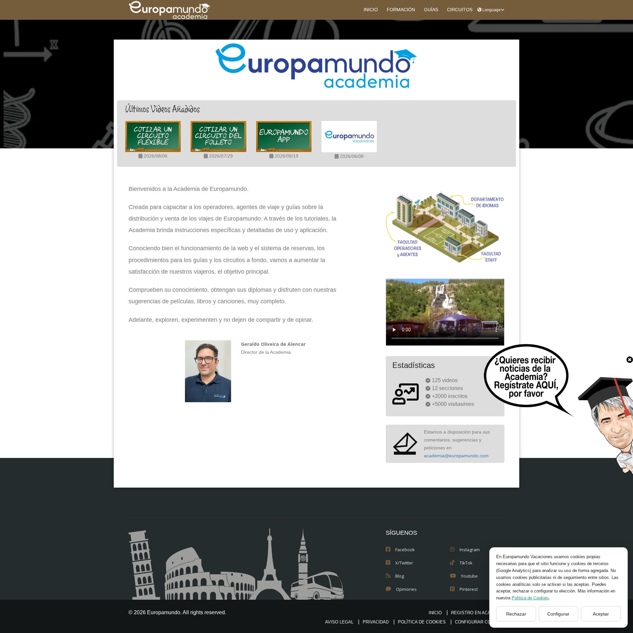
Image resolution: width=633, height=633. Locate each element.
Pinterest (469, 589)
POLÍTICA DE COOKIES (422, 621)
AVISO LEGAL (339, 621)
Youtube (469, 576)
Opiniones (406, 589)
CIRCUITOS (459, 9)
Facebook (405, 550)
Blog (399, 576)
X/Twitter (404, 563)
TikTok (466, 563)
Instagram (470, 550)
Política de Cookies (530, 597)
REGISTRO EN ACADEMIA (477, 612)
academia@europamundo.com (456, 455)
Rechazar (516, 614)
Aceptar (601, 614)
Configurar (558, 614)
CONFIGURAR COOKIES (479, 621)
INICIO (371, 9)
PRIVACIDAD (376, 621)
